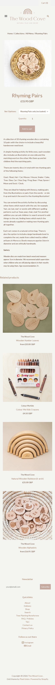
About (27, 603)
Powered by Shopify (39, 679)
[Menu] (6, 16)
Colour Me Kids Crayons (27, 409)
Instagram (28, 642)
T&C (28, 622)
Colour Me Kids (27, 406)
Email (28, 646)
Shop (27, 609)
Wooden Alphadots (27, 547)
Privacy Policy (28, 628)
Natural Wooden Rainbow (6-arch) (27, 478)
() (44, 3)
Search (28, 612)
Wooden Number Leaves (27, 340)
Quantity (22, 118)
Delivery (27, 606)
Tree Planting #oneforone (27, 615)
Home (10, 33)
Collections (19, 33)
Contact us (27, 625)
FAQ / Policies (27, 618)
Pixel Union (25, 679)
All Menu (30, 33)
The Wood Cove (27, 337)
